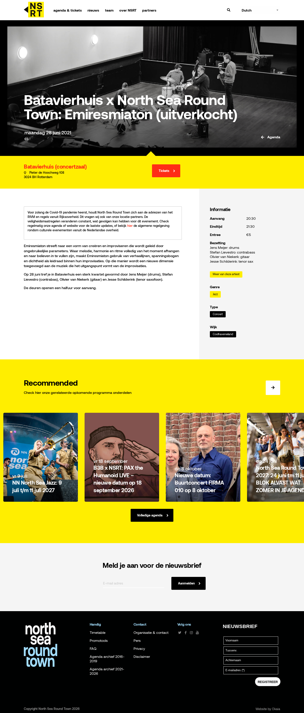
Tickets (164, 171)
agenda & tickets (67, 10)
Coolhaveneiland (223, 334)
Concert (218, 314)
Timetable (97, 632)
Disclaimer (142, 657)
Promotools (99, 640)
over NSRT (128, 10)
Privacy (139, 649)
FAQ (93, 649)
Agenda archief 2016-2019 (107, 659)
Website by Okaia (267, 709)
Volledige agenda (149, 515)
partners (149, 10)
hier (130, 226)
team (109, 10)
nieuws (93, 10)
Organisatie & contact (151, 632)
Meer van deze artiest (226, 274)
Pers (137, 640)
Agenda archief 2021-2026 (107, 671)
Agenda (273, 137)
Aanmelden (186, 583)
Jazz (215, 294)
